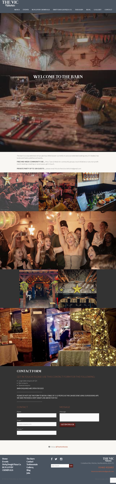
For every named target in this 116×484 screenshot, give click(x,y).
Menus (17, 10)
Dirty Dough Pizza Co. (62, 10)
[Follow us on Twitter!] (56, 461)
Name (19, 412)
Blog (88, 10)
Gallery (97, 10)
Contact (108, 10)
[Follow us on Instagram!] (61, 461)
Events (26, 10)
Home (5, 459)
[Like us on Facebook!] (52, 461)
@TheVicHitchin (62, 447)
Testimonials (32, 464)
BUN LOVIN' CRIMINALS (41, 10)
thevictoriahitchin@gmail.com (102, 471)
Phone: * (20, 429)
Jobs (28, 473)
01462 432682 (106, 467)
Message (63, 412)
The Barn (79, 10)
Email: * (19, 420)
